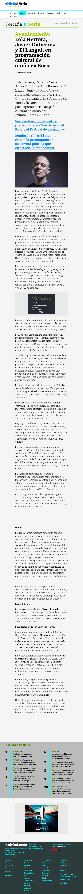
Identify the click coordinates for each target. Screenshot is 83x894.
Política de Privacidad (36, 848)
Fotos (65, 13)
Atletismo (45, 870)
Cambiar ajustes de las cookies (62, 844)
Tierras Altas (28, 870)
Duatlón (44, 878)
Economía (63, 868)
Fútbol (44, 865)
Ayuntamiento (65, 23)
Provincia (31, 13)
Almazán (27, 886)
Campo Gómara (29, 880)
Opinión (14, 16)
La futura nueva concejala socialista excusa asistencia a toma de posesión (24, 762)
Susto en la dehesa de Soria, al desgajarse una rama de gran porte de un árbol (63, 764)
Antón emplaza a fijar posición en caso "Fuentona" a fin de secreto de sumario (63, 773)
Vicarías (26, 878)
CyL (58, 13)
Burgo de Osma (29, 873)
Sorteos (63, 883)
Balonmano (46, 873)
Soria (22, 13)
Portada (14, 13)
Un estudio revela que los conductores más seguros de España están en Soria (24, 770)
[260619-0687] (41, 304)
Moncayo (27, 883)
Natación (45, 875)
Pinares (26, 863)
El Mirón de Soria (23, 3)
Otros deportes (47, 880)
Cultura (62, 870)
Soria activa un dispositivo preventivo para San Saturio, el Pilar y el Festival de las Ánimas (40, 125)
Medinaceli (27, 888)
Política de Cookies (35, 846)
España (41, 13)
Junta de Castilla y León (68, 877)
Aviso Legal (32, 844)
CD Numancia (46, 863)
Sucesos (75, 23)
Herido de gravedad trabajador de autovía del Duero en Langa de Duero (24, 787)
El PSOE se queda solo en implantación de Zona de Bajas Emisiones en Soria (63, 781)
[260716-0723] (41, 818)
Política (63, 863)
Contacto (32, 851)
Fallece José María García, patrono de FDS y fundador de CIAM (22, 754)
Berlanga (27, 865)
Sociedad (63, 865)
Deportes (50, 13)
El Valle (26, 868)
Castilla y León (66, 874)
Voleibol (45, 868)
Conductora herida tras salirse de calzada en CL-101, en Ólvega (23, 779)
